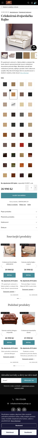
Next (36, 266)
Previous (2, 266)
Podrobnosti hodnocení (25, 12)
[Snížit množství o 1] (27, 187)
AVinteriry (18, 409)
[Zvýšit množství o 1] (35, 187)
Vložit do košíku (19, 195)
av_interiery (24, 409)
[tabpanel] (9, 268)
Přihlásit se (29, 380)
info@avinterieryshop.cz (20, 403)
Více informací (16, 421)
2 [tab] (20, 298)
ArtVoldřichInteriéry (13, 409)
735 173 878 (20, 399)
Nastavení (19, 425)
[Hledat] (28, 2)
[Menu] (2, 2)
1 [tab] (18, 298)
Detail (9, 275)
